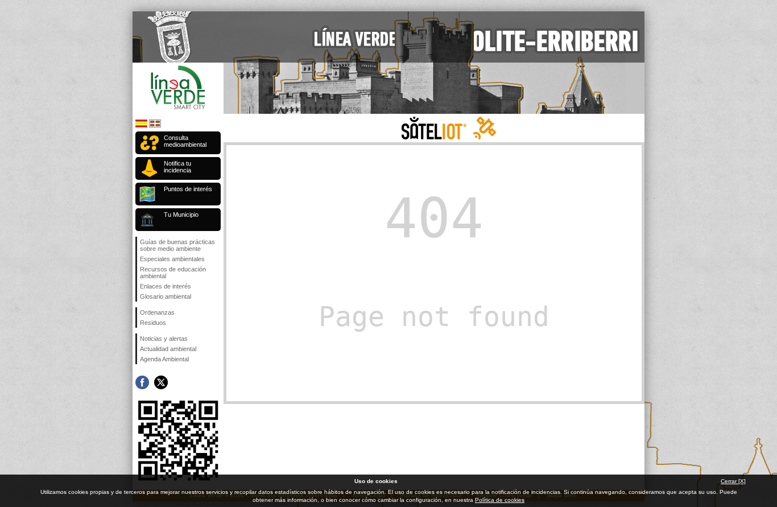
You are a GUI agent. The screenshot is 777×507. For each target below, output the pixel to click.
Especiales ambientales (172, 258)
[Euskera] (155, 125)
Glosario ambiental (165, 296)
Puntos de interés (188, 189)
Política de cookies (499, 500)
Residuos (153, 322)
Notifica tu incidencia (177, 167)
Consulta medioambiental (185, 141)
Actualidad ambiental (168, 348)
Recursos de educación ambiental (173, 272)
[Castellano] (141, 125)
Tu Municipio (181, 214)
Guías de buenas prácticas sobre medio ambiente (177, 245)
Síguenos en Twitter (161, 382)
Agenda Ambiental (164, 359)
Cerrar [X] (733, 481)
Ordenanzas (157, 312)
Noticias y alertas (164, 338)
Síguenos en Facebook (142, 382)
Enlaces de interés (165, 286)
